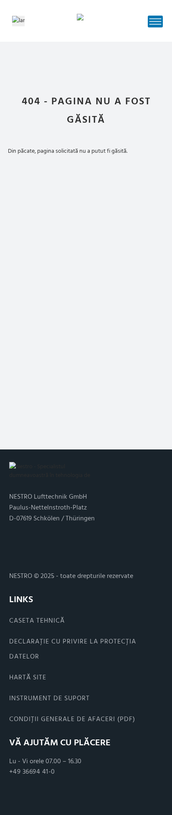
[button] (155, 21)
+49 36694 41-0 (32, 771)
